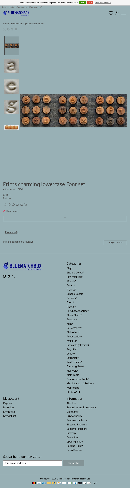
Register (8, 403)
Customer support (77, 428)
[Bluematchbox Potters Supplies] (16, 13)
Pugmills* (72, 349)
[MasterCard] (34, 483)
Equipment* (73, 357)
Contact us (72, 437)
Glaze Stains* (74, 315)
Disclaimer (72, 411)
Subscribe (73, 463)
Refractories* (74, 328)
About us (71, 403)
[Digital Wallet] (87, 483)
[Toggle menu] (123, 13)
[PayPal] (49, 483)
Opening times (75, 441)
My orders (9, 407)
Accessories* (74, 336)
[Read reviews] (13, 204)
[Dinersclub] (75, 483)
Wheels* (71, 281)
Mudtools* (72, 370)
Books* (71, 285)
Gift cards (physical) (78, 345)
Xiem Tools (73, 374)
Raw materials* (75, 276)
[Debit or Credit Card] (80, 483)
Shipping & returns (77, 424)
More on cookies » (103, 3)
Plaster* (71, 306)
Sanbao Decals (75, 293)
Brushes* (72, 298)
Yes (82, 3)
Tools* (70, 302)
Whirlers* (72, 340)
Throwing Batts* (75, 366)
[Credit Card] (59, 483)
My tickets (9, 411)
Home (6, 23)
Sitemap (71, 433)
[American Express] (44, 483)
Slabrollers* (73, 332)
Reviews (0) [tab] (11, 232)
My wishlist (9, 416)
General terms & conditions (82, 407)
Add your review (115, 242)
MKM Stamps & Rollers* (80, 383)
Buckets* (72, 319)
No (90, 3)
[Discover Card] (64, 483)
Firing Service (74, 450)
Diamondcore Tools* (78, 379)
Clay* (69, 268)
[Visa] (39, 483)
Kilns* (70, 323)
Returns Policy (75, 445)
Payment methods (77, 420)
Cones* (71, 353)
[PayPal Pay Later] (54, 483)
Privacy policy (74, 416)
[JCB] (70, 483)
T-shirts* (71, 289)
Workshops (73, 387)
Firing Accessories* (78, 310)
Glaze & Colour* (75, 272)
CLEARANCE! (74, 392)
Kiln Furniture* (74, 362)
